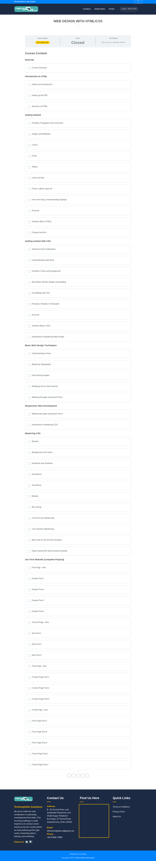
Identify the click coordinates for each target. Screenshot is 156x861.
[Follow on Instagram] (140, 2)
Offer (111, 9)
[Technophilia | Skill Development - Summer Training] (26, 9)
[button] (141, 9)
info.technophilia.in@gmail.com (60, 831)
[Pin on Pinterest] (82, 776)
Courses (87, 9)
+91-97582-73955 (54, 837)
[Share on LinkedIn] (87, 776)
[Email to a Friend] (78, 776)
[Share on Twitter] (74, 776)
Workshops (99, 9)
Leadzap (83, 854)
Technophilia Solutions (85, 858)
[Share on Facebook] (69, 776)
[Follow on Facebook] (136, 2)
